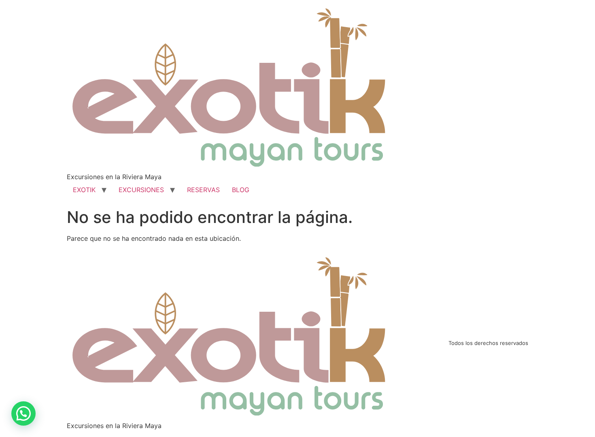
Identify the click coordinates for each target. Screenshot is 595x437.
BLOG (240, 190)
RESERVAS (203, 190)
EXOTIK (84, 190)
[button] (23, 413)
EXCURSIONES (141, 190)
